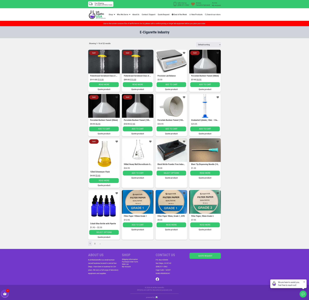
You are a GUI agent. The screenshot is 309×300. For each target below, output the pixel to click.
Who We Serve (122, 14)
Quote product (104, 89)
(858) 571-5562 (161, 267)
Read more (104, 84)
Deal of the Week (180, 14)
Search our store (213, 14)
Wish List (125, 264)
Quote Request (163, 14)
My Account (216, 5)
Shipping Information (130, 259)
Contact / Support (148, 14)
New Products (197, 14)
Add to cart (171, 84)
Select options (171, 173)
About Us (135, 14)
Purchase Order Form (130, 262)
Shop (111, 14)
